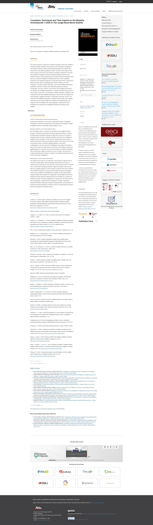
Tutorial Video (106, 23)
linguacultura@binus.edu (44, 520)
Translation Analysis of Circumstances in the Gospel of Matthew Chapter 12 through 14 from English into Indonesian (62, 424)
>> (41, 405)
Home (31, 16)
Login (120, 1)
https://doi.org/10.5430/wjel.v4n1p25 (40, 341)
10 (39, 405)
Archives (86, 11)
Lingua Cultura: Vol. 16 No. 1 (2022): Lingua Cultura (63, 382)
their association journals (97, 502)
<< (31, 405)
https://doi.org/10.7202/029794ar (38, 309)
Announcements (95, 11)
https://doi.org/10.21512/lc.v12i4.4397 (43, 46)
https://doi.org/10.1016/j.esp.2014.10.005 (51, 348)
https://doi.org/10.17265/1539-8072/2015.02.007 (42, 356)
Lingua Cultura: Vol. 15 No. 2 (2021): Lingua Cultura (81, 395)
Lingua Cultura (65, 9)
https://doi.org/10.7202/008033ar (38, 288)
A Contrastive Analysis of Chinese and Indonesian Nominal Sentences (60, 384)
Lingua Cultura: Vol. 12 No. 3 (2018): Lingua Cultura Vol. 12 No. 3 (67, 418)
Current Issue (77, 11)
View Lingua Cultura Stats (81, 519)
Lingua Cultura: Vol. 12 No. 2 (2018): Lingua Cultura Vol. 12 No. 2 (78, 421)
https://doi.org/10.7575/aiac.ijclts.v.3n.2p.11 (41, 280)
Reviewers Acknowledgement (111, 29)
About (104, 11)
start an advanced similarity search (47, 409)
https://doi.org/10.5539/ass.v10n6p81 (40, 250)
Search (109, 1)
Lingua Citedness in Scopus (110, 31)
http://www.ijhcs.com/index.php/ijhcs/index (41, 226)
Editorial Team (106, 20)
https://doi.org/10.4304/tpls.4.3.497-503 (52, 269)
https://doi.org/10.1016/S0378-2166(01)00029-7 (52, 333)
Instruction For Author (109, 26)
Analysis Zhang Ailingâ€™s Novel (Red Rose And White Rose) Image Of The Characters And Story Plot (111, 88)
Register (115, 1)
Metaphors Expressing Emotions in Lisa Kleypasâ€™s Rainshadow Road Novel (72, 390)
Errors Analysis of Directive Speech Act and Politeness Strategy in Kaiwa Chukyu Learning (67, 400)
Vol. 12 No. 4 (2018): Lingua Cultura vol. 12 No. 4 (54, 16)
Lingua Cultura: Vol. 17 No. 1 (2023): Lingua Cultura (62, 373)
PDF (82, 59)
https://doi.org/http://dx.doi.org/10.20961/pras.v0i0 (43, 207)
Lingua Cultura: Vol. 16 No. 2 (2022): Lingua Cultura (53, 376)
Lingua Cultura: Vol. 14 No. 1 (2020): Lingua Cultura (56, 398)
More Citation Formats (86, 95)
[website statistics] (71, 519)
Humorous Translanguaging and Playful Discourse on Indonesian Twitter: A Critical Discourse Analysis (111, 104)
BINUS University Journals (116, 11)
